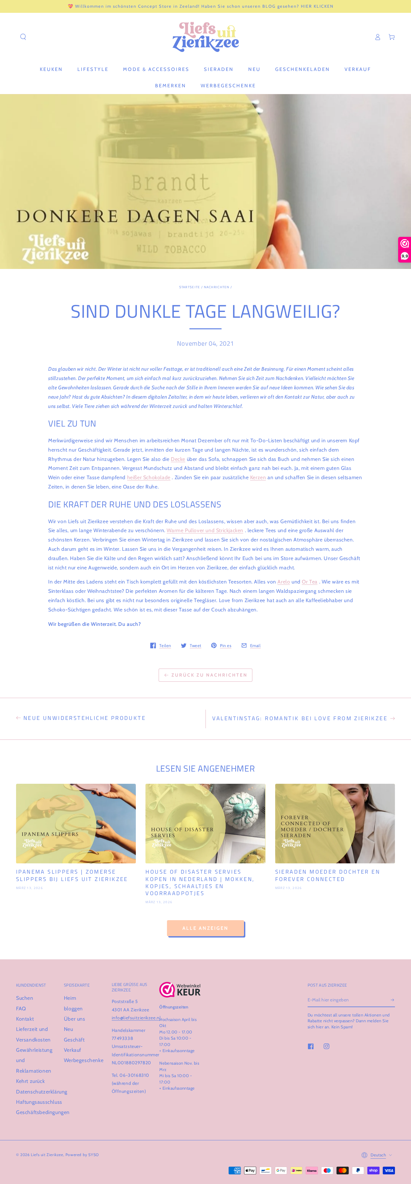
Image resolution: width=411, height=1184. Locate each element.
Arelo (283, 582)
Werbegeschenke (83, 1060)
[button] (23, 37)
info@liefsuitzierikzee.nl (136, 1018)
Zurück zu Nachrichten (209, 675)
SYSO (93, 1154)
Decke (178, 459)
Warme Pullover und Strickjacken (205, 530)
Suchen (24, 998)
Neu (68, 1029)
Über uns (74, 1019)
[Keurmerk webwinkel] (180, 990)
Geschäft (74, 1040)
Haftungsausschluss (39, 1102)
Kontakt (25, 1019)
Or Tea (310, 582)
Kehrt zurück (30, 1081)
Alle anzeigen (205, 928)
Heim (70, 998)
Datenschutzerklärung (41, 1092)
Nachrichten (217, 287)
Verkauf (72, 1050)
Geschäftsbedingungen (43, 1112)
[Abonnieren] (393, 1000)
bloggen (73, 1009)
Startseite (189, 287)
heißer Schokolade (149, 477)
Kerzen (258, 477)
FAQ (21, 1009)
